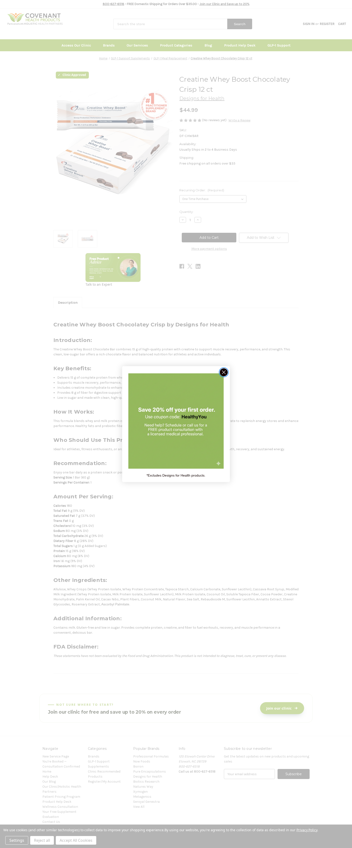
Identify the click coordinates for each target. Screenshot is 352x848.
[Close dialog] (224, 372)
